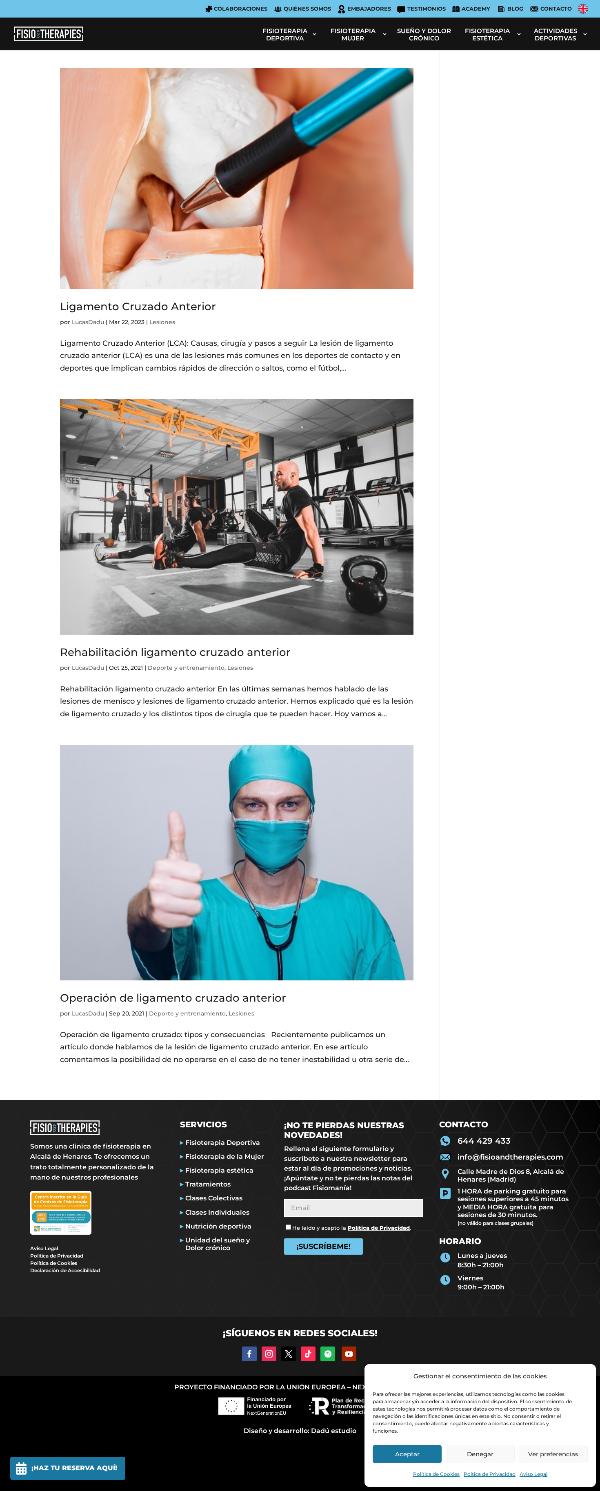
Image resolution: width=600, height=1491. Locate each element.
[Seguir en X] (288, 1354)
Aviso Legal (533, 1474)
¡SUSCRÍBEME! (323, 1246)
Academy (476, 8)
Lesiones (162, 322)
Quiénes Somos (307, 8)
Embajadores (369, 8)
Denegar (480, 1454)
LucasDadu (88, 322)
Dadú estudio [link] (333, 1431)
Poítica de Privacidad (490, 1474)
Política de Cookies (436, 1474)
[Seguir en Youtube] (349, 1354)
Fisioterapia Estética (487, 34)
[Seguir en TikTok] (308, 1354)
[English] (583, 9)
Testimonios (426, 8)
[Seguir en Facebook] (249, 1354)
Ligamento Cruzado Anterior (138, 306)
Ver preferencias (553, 1454)
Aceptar (407, 1454)
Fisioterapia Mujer (353, 34)
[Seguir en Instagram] (269, 1354)
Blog (515, 8)
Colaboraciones (240, 8)
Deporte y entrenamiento (186, 667)
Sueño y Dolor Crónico (424, 34)
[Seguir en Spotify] (327, 1354)
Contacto (556, 8)
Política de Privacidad (56, 1256)
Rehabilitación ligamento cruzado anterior (175, 652)
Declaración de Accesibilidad (65, 1270)
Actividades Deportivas (555, 34)
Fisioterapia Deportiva (284, 34)
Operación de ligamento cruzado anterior (173, 997)
